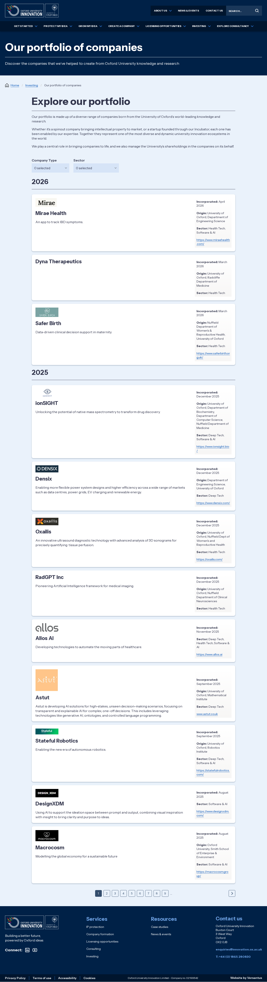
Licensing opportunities (163, 26)
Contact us (214, 10)
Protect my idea (55, 26)
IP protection (95, 927)
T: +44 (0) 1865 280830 (233, 957)
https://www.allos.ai (209, 654)
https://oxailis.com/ (209, 559)
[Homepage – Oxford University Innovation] (32, 10)
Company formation (100, 934)
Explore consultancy (233, 26)
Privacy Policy (15, 978)
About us (160, 10)
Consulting (93, 949)
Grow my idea (87, 26)
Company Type (44, 160)
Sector (79, 160)
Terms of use (42, 978)
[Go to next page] (232, 893)
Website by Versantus (246, 978)
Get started (23, 26)
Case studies (159, 927)
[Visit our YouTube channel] (34, 950)
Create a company (121, 26)
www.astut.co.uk (207, 714)
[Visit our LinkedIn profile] (27, 950)
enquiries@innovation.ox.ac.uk (239, 949)
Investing (199, 26)
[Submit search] (257, 11)
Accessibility (67, 978)
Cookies (89, 978)
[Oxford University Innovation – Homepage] (32, 922)
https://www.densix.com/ (213, 503)
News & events (188, 10)
